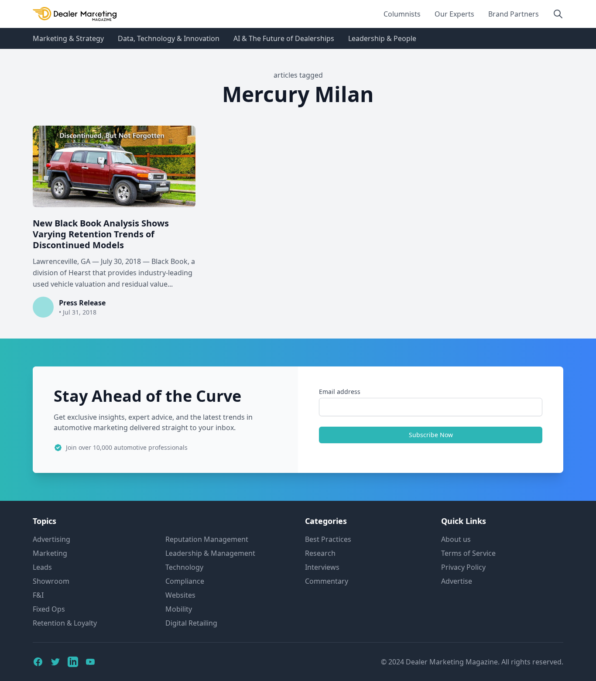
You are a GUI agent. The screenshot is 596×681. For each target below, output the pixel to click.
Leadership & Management (210, 553)
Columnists (402, 14)
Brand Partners (513, 14)
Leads (42, 567)
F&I (38, 595)
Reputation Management (206, 539)
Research (320, 553)
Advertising (51, 539)
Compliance (184, 581)
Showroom (51, 581)
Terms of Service (468, 553)
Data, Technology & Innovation (168, 38)
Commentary (326, 581)
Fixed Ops (49, 609)
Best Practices (328, 539)
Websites (180, 595)
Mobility (178, 609)
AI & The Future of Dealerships (283, 38)
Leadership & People (382, 38)
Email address (339, 391)
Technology (184, 567)
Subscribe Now (431, 435)
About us (456, 539)
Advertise (456, 581)
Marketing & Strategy (68, 38)
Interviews (322, 567)
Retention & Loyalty (65, 623)
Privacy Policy (463, 567)
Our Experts (454, 14)
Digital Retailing (191, 623)
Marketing (50, 553)
